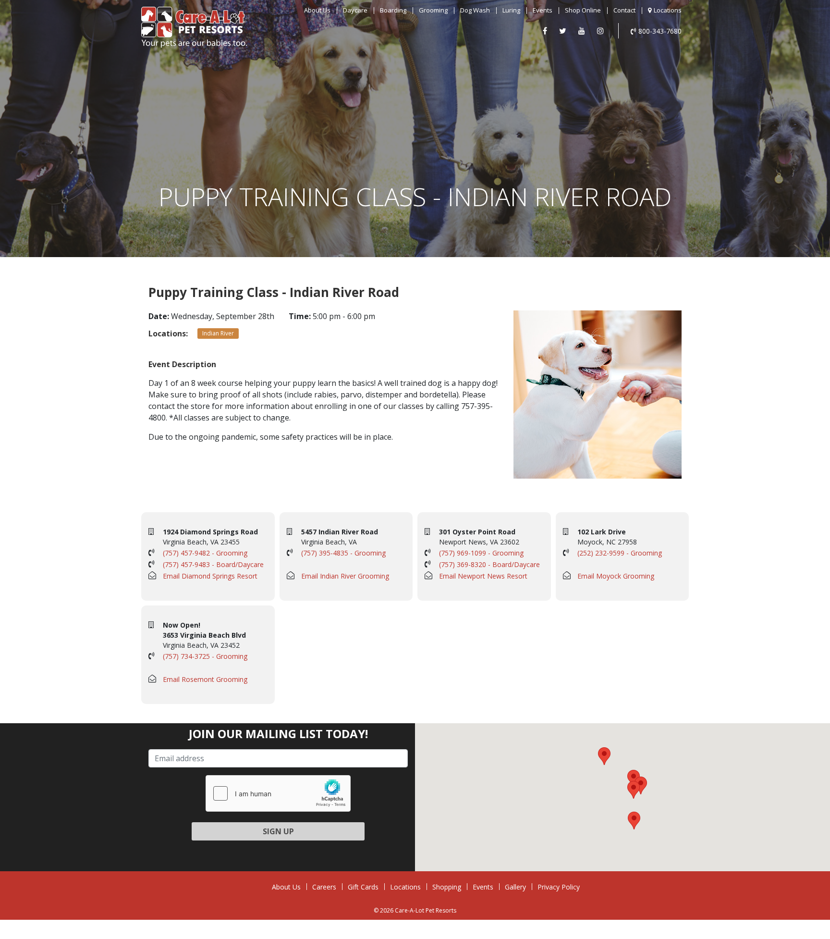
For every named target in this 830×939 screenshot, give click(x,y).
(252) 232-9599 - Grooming (619, 552)
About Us (317, 10)
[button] (633, 779)
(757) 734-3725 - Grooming (205, 656)
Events (542, 10)
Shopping (446, 886)
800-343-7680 (660, 31)
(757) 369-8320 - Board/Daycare (489, 564)
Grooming (433, 10)
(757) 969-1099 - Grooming (481, 552)
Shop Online (583, 10)
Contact (624, 10)
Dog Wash (475, 10)
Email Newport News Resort (483, 576)
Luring (511, 10)
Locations (668, 10)
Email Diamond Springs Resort (210, 576)
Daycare (355, 10)
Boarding (393, 10)
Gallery (515, 886)
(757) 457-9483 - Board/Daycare (213, 564)
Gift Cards (363, 886)
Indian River (218, 333)
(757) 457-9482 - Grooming (205, 552)
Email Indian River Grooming (345, 576)
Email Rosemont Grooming (205, 679)
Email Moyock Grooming (615, 576)
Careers (324, 886)
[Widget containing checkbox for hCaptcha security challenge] (278, 793)
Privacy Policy (558, 886)
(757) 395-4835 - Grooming (343, 552)
